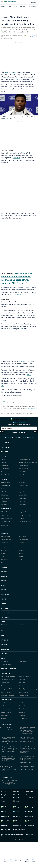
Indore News (4, 500)
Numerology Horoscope (7, 704)
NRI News (3, 727)
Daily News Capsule (7, 435)
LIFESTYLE (4, 556)
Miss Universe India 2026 (8, 688)
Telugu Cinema (23, 717)
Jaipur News (22, 500)
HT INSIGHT (4, 648)
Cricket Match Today (24, 468)
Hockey (3, 636)
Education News (23, 551)
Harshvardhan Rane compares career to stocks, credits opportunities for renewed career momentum (27, 758)
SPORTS (3, 630)
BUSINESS (4, 585)
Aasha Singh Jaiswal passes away (28, 697)
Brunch (21, 559)
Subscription (4, 806)
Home (3, 6)
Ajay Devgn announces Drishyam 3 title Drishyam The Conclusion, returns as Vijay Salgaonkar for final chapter (27, 748)
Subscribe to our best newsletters (19, 431)
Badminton (4, 633)
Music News (4, 524)
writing (23, 361)
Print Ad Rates (17, 806)
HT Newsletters (30, 803)
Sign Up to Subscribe (19, 440)
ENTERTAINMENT (6, 517)
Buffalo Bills (18, 79)
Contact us (16, 800)
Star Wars (16, 158)
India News (23, 6)
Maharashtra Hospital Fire (8, 685)
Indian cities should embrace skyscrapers (8, 736)
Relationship (4, 568)
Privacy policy (5, 803)
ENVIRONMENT (5, 603)
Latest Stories (6, 733)
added (29, 375)
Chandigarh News (6, 494)
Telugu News (4, 724)
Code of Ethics (30, 806)
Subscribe (33, 2)
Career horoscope (6, 700)
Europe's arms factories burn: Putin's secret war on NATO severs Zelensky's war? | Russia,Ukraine (9, 758)
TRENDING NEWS (6, 682)
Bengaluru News (5, 491)
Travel (20, 568)
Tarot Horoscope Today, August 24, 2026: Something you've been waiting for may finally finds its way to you (9, 748)
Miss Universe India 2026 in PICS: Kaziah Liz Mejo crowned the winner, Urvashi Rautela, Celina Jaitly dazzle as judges (27, 738)
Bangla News (22, 721)
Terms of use (29, 800)
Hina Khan (22, 688)
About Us (3, 800)
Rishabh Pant (4, 480)
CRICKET (3, 465)
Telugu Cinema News (6, 527)
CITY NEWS (4, 488)
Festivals (21, 562)
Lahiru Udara (22, 483)
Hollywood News (23, 520)
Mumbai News (5, 507)
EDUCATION (4, 542)
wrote (19, 294)
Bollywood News (5, 520)
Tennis (20, 636)
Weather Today (17, 803)
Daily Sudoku (4, 670)
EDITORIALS (4, 617)
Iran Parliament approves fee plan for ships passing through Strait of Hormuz (27, 776)
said (22, 329)
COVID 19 (4, 662)
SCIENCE (3, 607)
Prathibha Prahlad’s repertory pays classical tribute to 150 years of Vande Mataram (8, 767)
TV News (21, 527)
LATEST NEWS (5, 451)
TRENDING (4, 580)
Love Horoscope (23, 700)
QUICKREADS (5, 658)
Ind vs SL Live (22, 691)
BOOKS (3, 644)
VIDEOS (3, 594)
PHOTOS (3, 589)
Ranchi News (4, 513)
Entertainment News (6, 721)
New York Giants (10, 72)
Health (3, 565)
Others (3, 639)
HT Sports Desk (7, 38)
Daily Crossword (23, 670)
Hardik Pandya (5, 477)
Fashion (3, 562)
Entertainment (32, 6)
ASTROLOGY (4, 534)
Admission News (5, 545)
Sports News (19, 413)
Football (21, 633)
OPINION (3, 612)
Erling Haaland (5, 691)
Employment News (24, 548)
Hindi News (22, 724)
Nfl (4, 413)
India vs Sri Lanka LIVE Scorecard (28, 471)
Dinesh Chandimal (6, 483)
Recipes (21, 565)
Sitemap (3, 809)
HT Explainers (23, 727)
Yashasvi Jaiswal (23, 477)
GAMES (3, 667)
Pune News (22, 510)
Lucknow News (23, 503)
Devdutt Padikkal (23, 474)
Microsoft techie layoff (25, 685)
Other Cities (22, 513)
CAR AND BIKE (5, 621)
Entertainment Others (25, 530)
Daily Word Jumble (6, 673)
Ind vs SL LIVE (23, 480)
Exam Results (4, 551)
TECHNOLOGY (5, 626)
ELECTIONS (4, 653)
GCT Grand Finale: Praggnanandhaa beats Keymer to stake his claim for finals (9, 777)
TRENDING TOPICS (6, 708)
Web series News (5, 530)
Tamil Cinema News (24, 524)
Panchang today (23, 704)
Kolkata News (4, 503)
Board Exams (22, 545)
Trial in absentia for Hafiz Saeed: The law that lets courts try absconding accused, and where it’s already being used (27, 768)
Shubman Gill (4, 474)
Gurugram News (23, 497)
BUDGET (3, 598)
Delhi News (4, 497)
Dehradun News (23, 494)
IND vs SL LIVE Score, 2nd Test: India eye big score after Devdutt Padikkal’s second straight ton (9, 791)
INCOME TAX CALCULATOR (9, 677)
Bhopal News (22, 491)
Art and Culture (5, 559)
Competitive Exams (6, 548)
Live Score (3, 471)
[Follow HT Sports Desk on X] (14, 38)
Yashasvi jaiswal (5, 694)
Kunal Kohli (22, 694)
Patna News (4, 510)
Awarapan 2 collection (7, 697)
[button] (2, 2)
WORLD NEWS (5, 456)
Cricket (15, 6)
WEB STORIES (5, 576)
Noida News (22, 507)
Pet (2, 571)
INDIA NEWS (4, 460)
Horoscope (4, 537)
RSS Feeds (16, 809)
